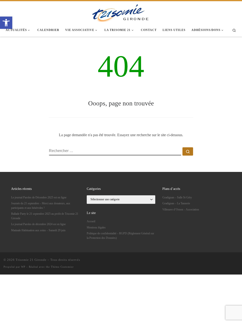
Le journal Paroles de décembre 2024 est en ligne (38, 224)
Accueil (91, 221)
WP (23, 266)
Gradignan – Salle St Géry (177, 197)
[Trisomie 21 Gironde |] (121, 12)
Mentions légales (96, 227)
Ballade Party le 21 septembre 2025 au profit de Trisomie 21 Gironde (44, 216)
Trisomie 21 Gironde (31, 260)
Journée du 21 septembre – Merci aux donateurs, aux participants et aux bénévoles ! (40, 205)
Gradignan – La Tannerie (176, 203)
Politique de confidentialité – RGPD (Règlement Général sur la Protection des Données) (120, 235)
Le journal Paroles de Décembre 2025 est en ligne (38, 197)
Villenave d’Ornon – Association (180, 209)
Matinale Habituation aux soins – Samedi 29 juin (38, 230)
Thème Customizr (62, 266)
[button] (6, 23)
